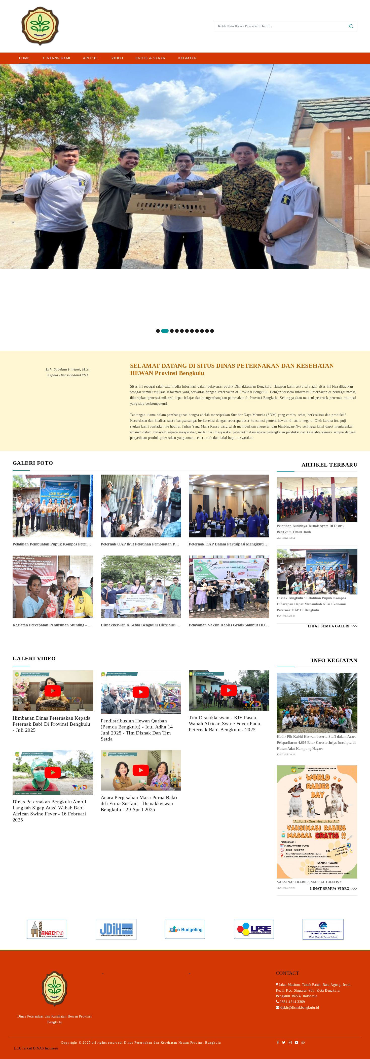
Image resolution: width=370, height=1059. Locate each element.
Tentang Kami (56, 58)
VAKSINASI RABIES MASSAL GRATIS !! (310, 882)
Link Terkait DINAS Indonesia (36, 1048)
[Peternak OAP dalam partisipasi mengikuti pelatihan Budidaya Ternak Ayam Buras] (229, 506)
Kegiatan (187, 58)
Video (117, 58)
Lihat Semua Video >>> (333, 889)
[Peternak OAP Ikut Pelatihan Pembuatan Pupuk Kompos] (141, 506)
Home (24, 58)
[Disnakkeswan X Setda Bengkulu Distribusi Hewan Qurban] (141, 586)
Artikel (91, 58)
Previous (14, 929)
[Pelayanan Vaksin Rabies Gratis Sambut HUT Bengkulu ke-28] (229, 586)
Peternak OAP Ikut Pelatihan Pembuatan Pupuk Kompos (141, 544)
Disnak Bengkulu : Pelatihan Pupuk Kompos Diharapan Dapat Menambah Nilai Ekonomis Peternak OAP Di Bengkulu (311, 604)
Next (356, 929)
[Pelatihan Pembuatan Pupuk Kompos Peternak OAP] (53, 506)
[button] (158, 331)
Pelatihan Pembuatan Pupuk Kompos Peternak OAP (53, 544)
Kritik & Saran (150, 58)
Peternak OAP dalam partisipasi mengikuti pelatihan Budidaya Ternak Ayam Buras (229, 544)
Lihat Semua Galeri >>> (332, 626)
